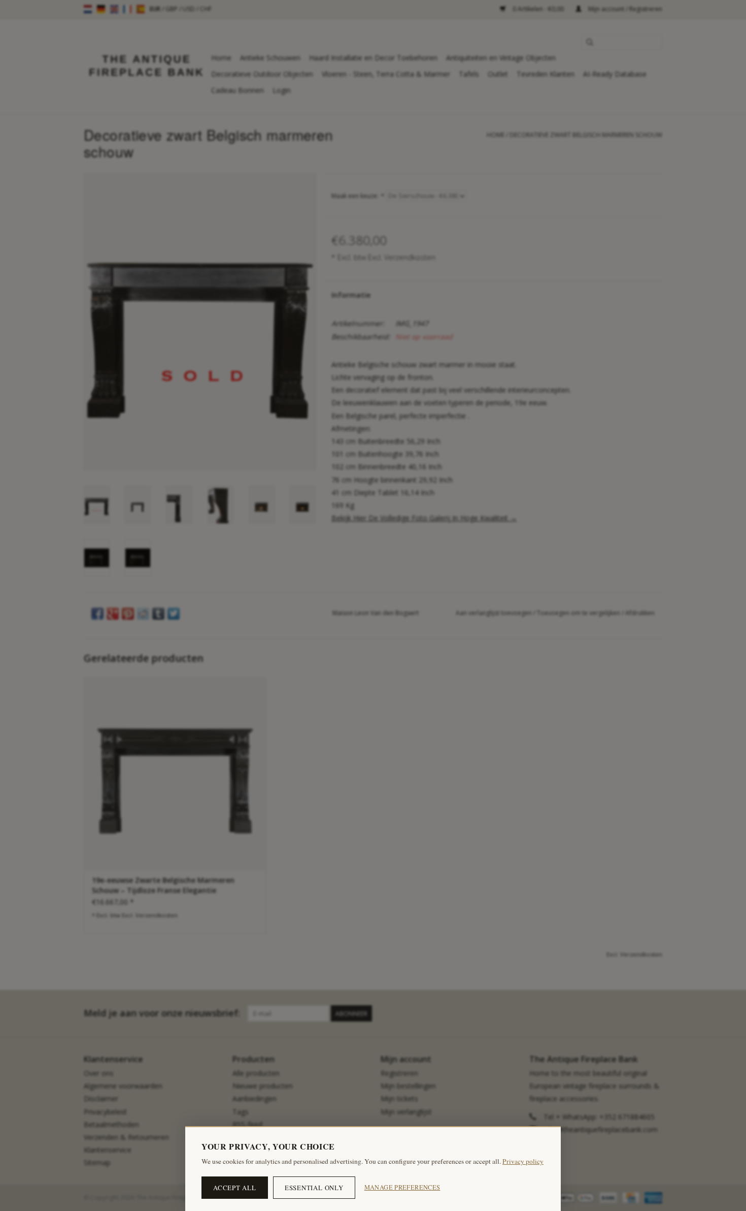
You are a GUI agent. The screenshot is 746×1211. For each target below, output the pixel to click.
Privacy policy (523, 1161)
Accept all (234, 1187)
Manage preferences (402, 1187)
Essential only (314, 1187)
